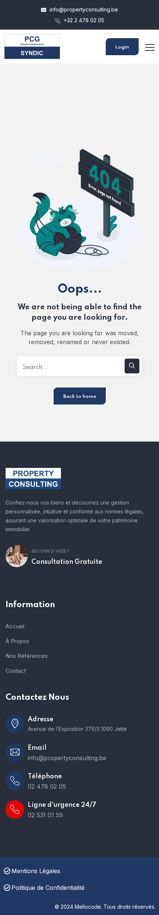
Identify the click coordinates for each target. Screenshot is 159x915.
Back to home (79, 396)
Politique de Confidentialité (48, 887)
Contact (16, 670)
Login (122, 47)
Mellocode (88, 907)
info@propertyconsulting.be (83, 9)
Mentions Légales (35, 871)
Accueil (15, 626)
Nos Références (27, 655)
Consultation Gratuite (66, 562)
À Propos (17, 641)
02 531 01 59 (45, 815)
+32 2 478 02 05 (83, 20)
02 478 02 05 (47, 786)
